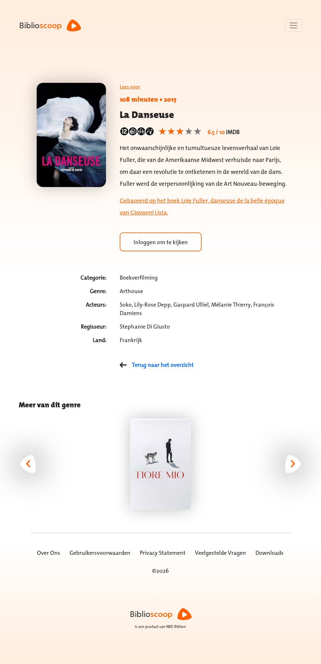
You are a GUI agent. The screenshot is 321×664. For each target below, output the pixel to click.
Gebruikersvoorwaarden (100, 552)
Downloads (269, 552)
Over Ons (48, 552)
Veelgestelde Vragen (220, 552)
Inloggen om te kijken (161, 242)
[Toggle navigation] (293, 25)
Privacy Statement (163, 552)
